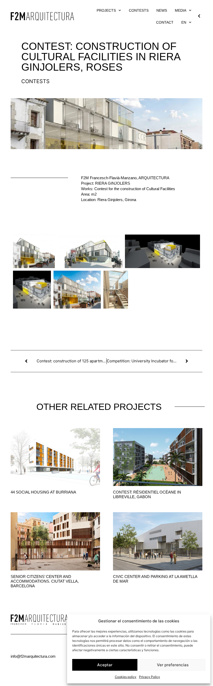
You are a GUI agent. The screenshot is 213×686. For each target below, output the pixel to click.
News (161, 10)
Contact (165, 22)
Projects (106, 10)
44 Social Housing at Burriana (43, 492)
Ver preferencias (173, 664)
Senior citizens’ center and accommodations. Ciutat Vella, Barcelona (45, 581)
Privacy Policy (149, 677)
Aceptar (104, 664)
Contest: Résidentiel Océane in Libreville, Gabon (147, 494)
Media (180, 10)
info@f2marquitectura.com (33, 656)
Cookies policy (125, 677)
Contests (139, 10)
